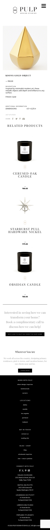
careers (25, 393)
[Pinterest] (20, 119)
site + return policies (25, 458)
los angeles (25, 413)
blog (25, 450)
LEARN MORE (25, 370)
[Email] (23, 119)
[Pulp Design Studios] (25, 10)
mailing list (25, 438)
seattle (25, 409)
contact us (25, 434)
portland (25, 418)
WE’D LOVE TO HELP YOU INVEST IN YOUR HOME (25, 334)
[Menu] (44, 6)
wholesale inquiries (25, 454)
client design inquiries (25, 384)
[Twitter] (16, 119)
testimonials (25, 389)
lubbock (25, 422)
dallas (25, 405)
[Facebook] (13, 119)
